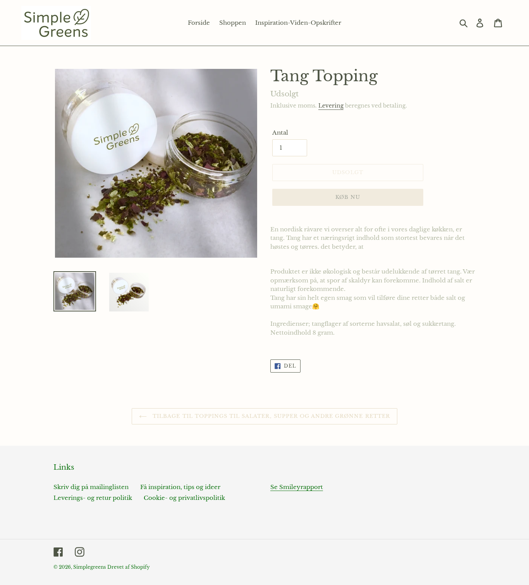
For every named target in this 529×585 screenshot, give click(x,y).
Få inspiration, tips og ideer (180, 487)
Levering (331, 105)
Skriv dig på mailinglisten (91, 487)
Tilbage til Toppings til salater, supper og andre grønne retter (270, 416)
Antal (280, 132)
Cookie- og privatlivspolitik (184, 497)
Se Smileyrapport (296, 487)
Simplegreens (89, 567)
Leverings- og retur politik (92, 497)
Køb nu (347, 197)
